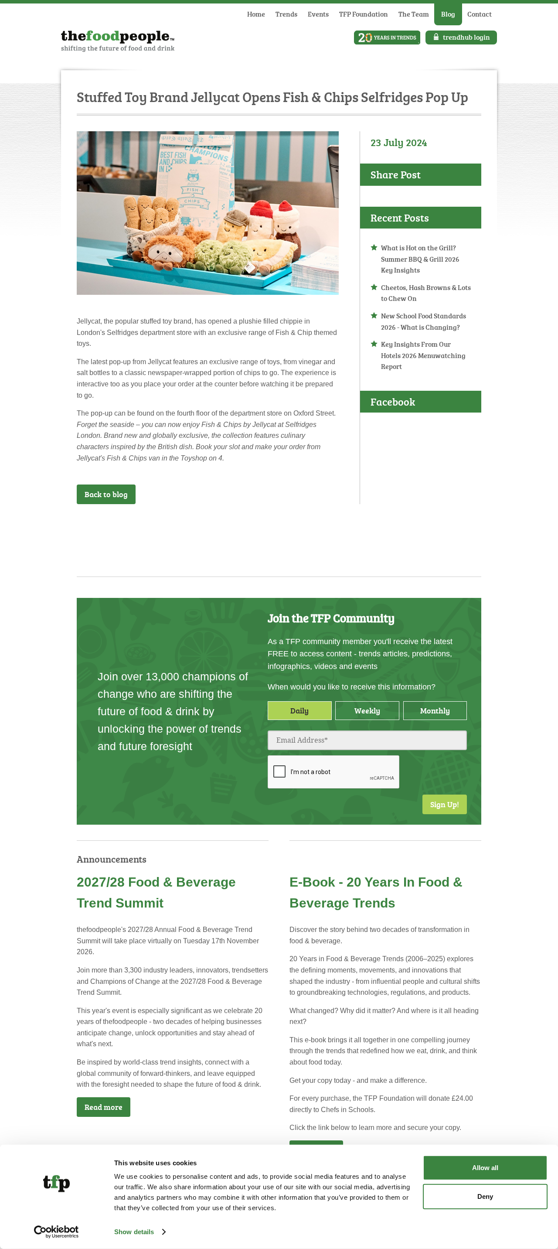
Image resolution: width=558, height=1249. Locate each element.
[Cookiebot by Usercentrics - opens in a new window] (56, 1232)
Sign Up (333, 527)
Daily (299, 710)
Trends (286, 14)
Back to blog (106, 494)
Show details (134, 1231)
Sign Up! (444, 804)
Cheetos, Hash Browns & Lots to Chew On (426, 293)
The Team (413, 14)
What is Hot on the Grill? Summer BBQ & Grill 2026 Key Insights (420, 259)
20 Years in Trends (387, 37)
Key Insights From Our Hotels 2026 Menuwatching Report (423, 355)
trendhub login (466, 37)
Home (256, 14)
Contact (479, 14)
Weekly (367, 710)
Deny (485, 1196)
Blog (448, 14)
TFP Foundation (363, 14)
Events (318, 14)
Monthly (435, 710)
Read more (103, 1107)
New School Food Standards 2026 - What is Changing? (423, 321)
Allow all (485, 1167)
